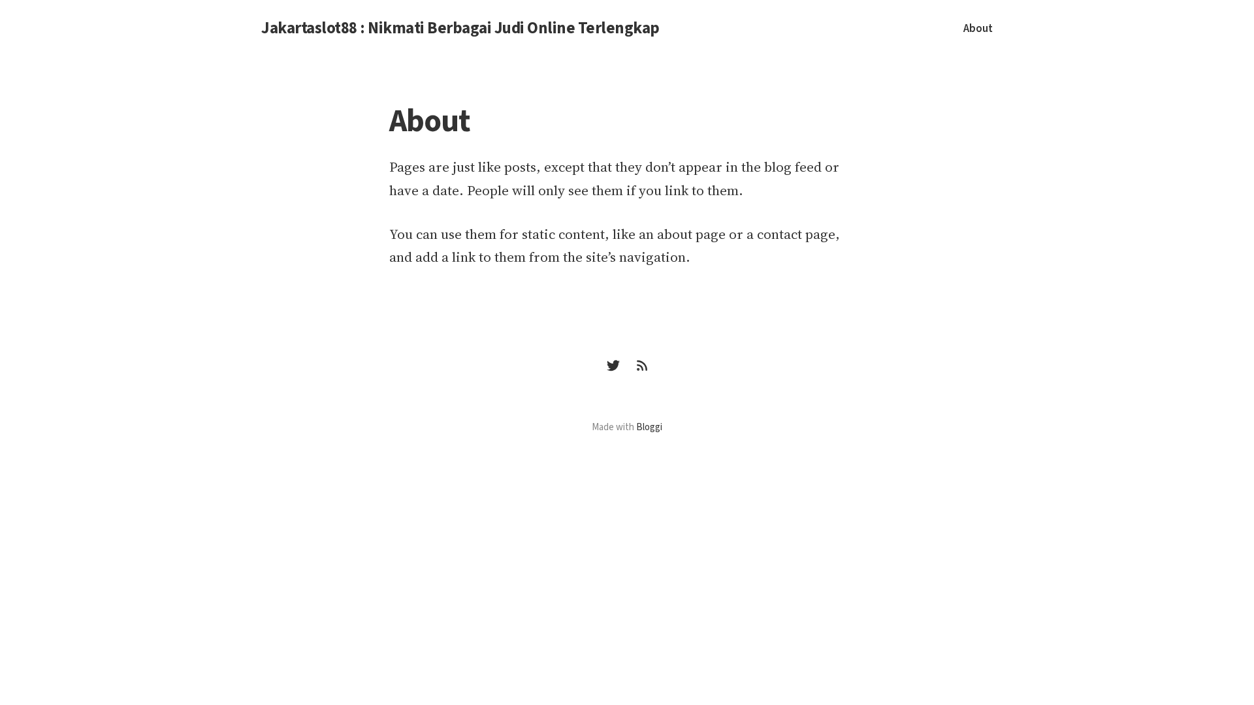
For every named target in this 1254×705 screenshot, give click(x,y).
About (978, 29)
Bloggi (649, 427)
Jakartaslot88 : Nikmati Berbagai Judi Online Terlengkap (460, 29)
